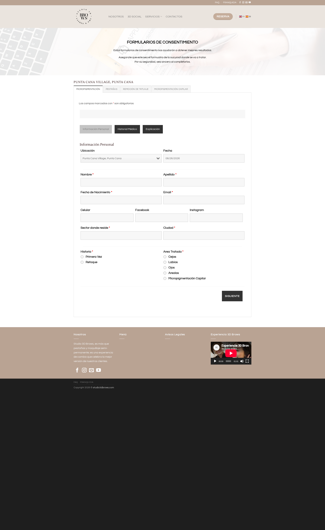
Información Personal (96, 129)
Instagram (197, 210)
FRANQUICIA (229, 3)
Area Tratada (173, 251)
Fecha (167, 150)
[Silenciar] (242, 361)
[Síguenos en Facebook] (240, 2)
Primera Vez (94, 256)
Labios (173, 262)
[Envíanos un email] (246, 2)
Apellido (170, 174)
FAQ (217, 3)
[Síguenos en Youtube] (250, 2)
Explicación (153, 129)
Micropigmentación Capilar (187, 278)
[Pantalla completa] (247, 361)
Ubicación (88, 150)
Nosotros (116, 16)
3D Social (135, 16)
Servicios (152, 16)
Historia (87, 251)
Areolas (173, 273)
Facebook (142, 210)
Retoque (91, 262)
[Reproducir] (215, 361)
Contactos (174, 16)
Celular (85, 210)
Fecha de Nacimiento (96, 192)
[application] (231, 353)
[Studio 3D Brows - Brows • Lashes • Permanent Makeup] (88, 16)
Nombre (87, 174)
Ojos (171, 267)
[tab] (88, 89)
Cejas (172, 256)
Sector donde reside (95, 227)
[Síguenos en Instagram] (243, 2)
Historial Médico (127, 129)
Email (168, 192)
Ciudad (169, 227)
